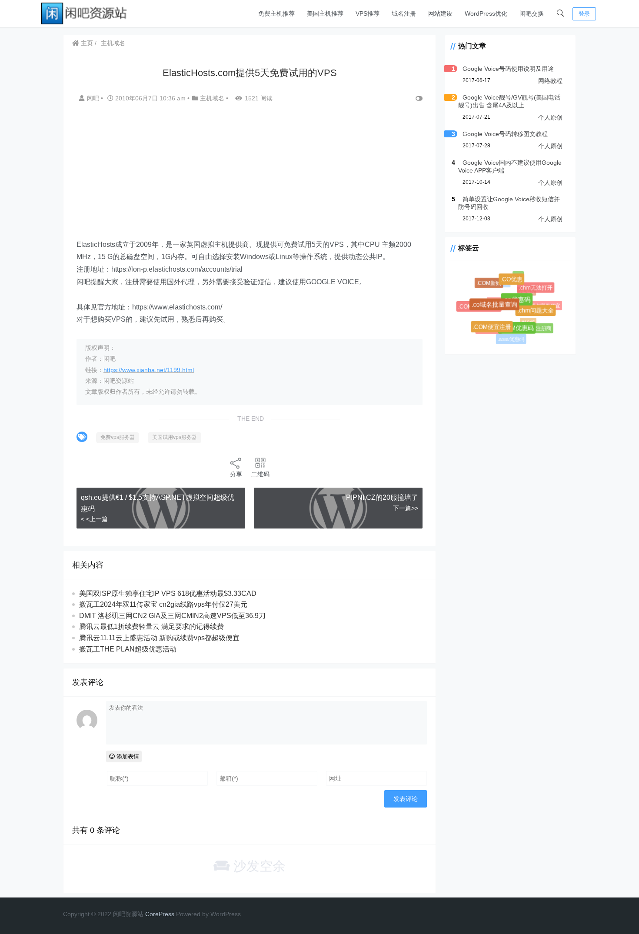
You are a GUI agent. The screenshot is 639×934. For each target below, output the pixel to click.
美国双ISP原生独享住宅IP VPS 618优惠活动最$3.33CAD (167, 593)
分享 (236, 474)
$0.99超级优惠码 (502, 298)
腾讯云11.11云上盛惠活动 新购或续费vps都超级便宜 (159, 638)
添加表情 (127, 756)
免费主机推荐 (276, 13)
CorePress (159, 914)
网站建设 (440, 13)
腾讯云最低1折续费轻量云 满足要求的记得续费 (151, 626)
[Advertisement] (250, 178)
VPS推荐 (367, 13)
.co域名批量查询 (497, 307)
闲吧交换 (531, 13)
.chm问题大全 (537, 312)
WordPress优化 (486, 13)
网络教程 (550, 80)
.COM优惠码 (519, 330)
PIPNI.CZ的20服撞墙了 (382, 497)
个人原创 (550, 117)
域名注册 (404, 13)
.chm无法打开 (536, 288)
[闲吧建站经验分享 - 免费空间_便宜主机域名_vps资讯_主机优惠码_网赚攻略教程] (84, 13)
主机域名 (113, 43)
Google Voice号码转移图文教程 (505, 133)
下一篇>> (405, 508)
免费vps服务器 (117, 437)
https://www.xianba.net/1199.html (148, 369)
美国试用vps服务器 (174, 437)
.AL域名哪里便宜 (541, 305)
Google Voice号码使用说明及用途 (508, 68)
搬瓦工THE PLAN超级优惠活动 (127, 649)
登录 (584, 13)
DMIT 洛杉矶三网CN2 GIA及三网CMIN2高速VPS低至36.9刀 (172, 615)
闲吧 (94, 98)
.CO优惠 (514, 281)
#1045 (526, 319)
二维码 (260, 474)
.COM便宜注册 (493, 328)
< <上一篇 (94, 518)
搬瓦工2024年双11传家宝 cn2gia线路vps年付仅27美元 (163, 604)
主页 (86, 43)
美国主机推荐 (325, 13)
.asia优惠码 (511, 339)
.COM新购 (490, 284)
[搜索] (560, 13)
